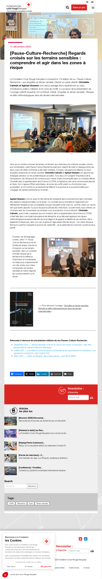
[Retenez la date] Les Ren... (31, 430)
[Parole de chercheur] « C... (31, 455)
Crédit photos (74, 568)
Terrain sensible (42, 503)
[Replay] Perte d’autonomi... (32, 443)
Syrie (31, 503)
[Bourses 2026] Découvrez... (32, 418)
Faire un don (79, 7)
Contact (87, 568)
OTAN (11, 503)
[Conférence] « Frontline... (30, 468)
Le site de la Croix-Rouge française (23, 574)
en (92, 2)
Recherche (32, 486)
